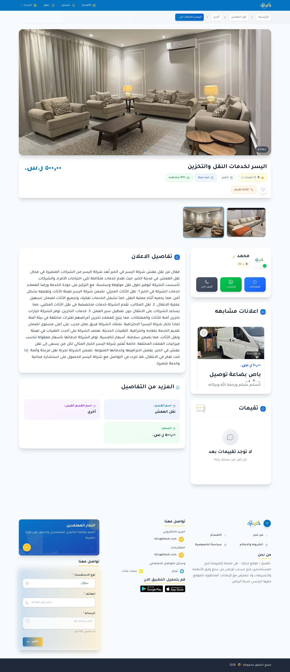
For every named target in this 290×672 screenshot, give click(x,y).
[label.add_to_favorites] (263, 190)
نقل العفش (239, 17)
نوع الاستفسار (84, 575)
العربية (28, 5)
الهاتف (89, 594)
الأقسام (86, 5)
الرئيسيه (263, 17)
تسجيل (65, 5)
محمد (243, 256)
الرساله (89, 613)
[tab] (246, 222)
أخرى (216, 17)
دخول (46, 5)
